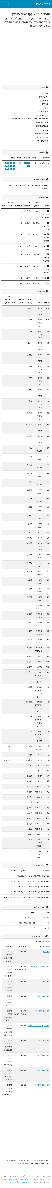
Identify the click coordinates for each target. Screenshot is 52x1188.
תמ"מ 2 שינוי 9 (42, 1040)
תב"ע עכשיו (43, 4)
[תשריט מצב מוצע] (28, 163)
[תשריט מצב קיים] (25, 163)
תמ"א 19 (45, 981)
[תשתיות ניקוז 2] (11, 166)
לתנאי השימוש (23, 1163)
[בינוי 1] (11, 163)
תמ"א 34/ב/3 (43, 996)
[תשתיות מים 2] (11, 169)
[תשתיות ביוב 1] (6, 166)
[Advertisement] (26, 56)
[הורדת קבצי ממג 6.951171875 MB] (20, 163)
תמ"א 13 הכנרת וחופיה (39, 966)
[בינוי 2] (8, 163)
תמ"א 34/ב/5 (43, 1070)
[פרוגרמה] (6, 169)
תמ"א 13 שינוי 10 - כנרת (38, 1025)
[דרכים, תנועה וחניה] (14, 163)
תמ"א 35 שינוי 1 (42, 1084)
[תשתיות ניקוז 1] (14, 166)
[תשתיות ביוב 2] (8, 166)
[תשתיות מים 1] (14, 169)
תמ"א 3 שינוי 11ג (42, 1010)
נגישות (13, 1182)
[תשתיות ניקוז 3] (8, 169)
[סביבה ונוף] (6, 163)
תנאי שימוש (24, 1182)
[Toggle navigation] (5, 3)
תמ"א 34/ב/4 (43, 1055)
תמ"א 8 (46, 951)
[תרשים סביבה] (28, 166)
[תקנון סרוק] (35, 163)
